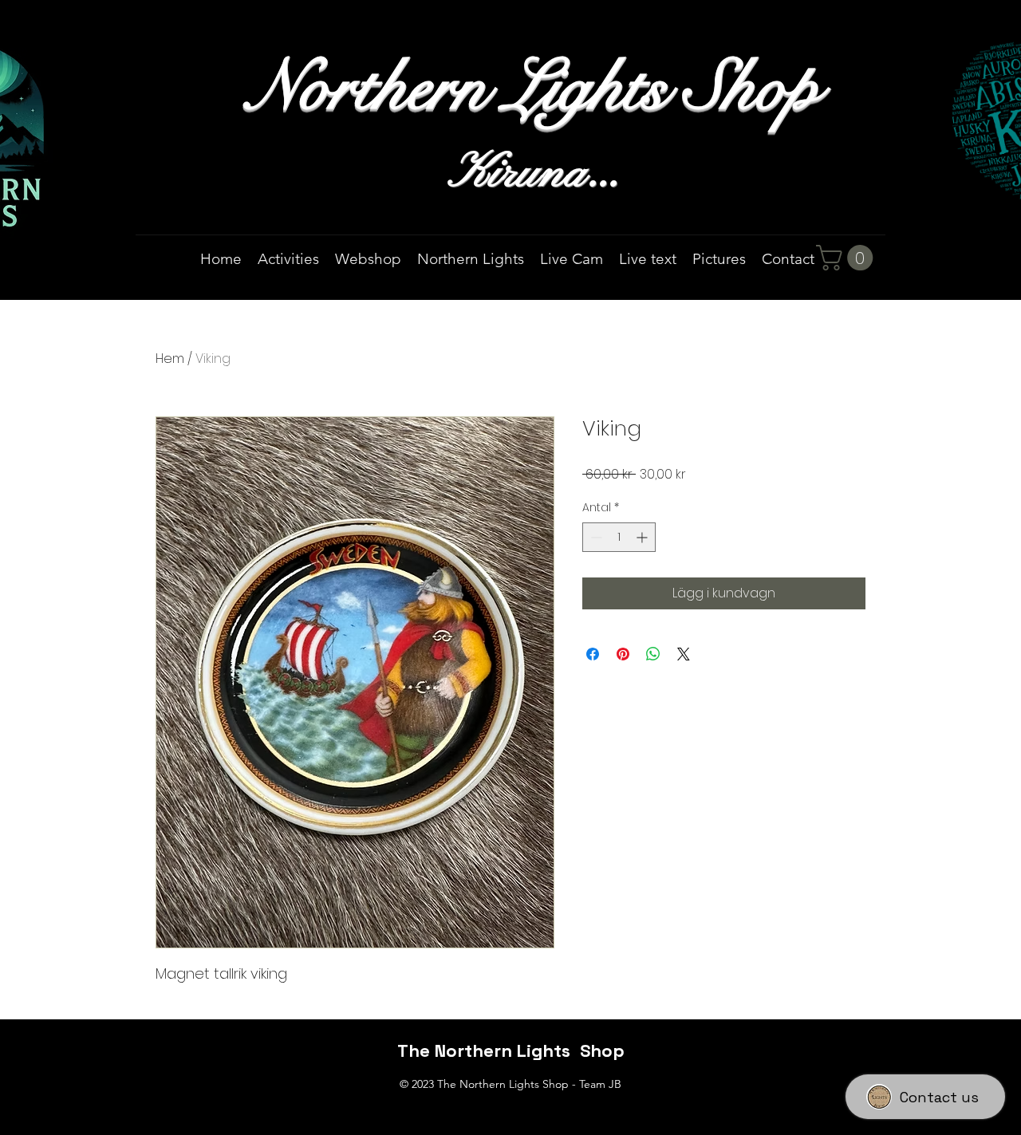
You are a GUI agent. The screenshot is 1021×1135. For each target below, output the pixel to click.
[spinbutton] (619, 537)
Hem (170, 358)
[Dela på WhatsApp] (653, 654)
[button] (847, 257)
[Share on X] (683, 654)
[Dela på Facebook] (592, 654)
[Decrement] (595, 537)
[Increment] (643, 537)
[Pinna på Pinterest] (623, 654)
